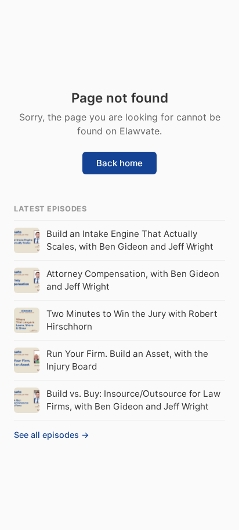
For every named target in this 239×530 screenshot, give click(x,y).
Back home (119, 163)
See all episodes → (51, 435)
